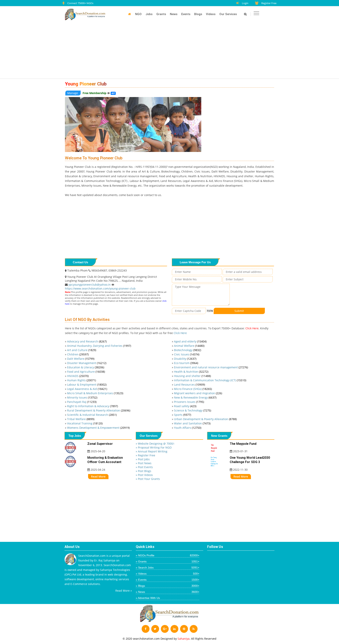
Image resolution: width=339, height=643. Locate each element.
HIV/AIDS (78, 376)
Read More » (123, 590)
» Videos (167, 573)
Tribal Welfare (80, 419)
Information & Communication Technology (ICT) (210, 380)
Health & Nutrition (191, 371)
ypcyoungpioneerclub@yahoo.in (89, 284)
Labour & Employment (87, 384)
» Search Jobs (167, 567)
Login (245, 3)
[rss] (194, 629)
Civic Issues (186, 354)
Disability (185, 359)
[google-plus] (165, 629)
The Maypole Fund (243, 444)
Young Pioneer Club (86, 84)
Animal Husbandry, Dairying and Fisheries (99, 346)
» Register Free (145, 455)
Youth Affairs (187, 428)
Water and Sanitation (192, 423)
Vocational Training (85, 423)
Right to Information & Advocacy (92, 406)
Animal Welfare (189, 346)
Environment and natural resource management (211, 367)
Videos (210, 14)
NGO (138, 14)
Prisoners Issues (189, 402)
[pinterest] (184, 629)
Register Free (268, 3)
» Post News (143, 463)
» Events (167, 579)
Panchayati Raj (82, 402)
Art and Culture (81, 350)
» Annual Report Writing (151, 451)
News (173, 14)
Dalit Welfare (80, 359)
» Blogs (167, 585)
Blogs (198, 14)
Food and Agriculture (86, 371)
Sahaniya (184, 638)
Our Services (228, 14)
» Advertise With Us (148, 597)
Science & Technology (192, 410)
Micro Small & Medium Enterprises (95, 393)
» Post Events (144, 467)
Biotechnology (187, 350)
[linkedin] (174, 629)
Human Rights (81, 380)
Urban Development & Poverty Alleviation (205, 419)
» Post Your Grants (148, 479)
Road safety (185, 406)
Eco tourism (186, 363)
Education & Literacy (85, 367)
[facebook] (145, 629)
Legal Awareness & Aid (87, 389)
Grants (161, 14)
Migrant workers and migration (198, 393)
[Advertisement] (171, 51)
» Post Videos (144, 475)
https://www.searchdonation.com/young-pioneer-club (100, 288)
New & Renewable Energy (195, 397)
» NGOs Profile (167, 555)
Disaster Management (86, 363)
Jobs (149, 14)
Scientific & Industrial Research (92, 415)
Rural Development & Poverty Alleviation (98, 410)
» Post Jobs (143, 459)
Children (78, 354)
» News (167, 591)
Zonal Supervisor (100, 444)
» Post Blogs (143, 471)
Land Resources (189, 384)
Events (185, 14)
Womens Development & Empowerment (98, 428)
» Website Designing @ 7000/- (155, 443)
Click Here (252, 328)
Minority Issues (82, 397)
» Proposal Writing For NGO (154, 447)
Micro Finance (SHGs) (193, 389)
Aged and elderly (190, 341)
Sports (182, 415)
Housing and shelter (192, 376)
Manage (73, 93)
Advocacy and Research (87, 341)
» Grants (167, 561)
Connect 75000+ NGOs (80, 3)
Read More (98, 476)
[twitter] (155, 629)
